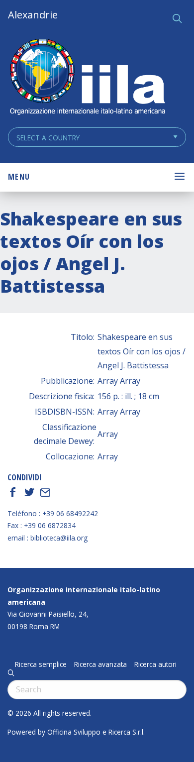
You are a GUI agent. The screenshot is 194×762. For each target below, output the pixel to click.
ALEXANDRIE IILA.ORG (87, 78)
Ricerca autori (155, 664)
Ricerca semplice (41, 664)
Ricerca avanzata (100, 664)
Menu (19, 176)
